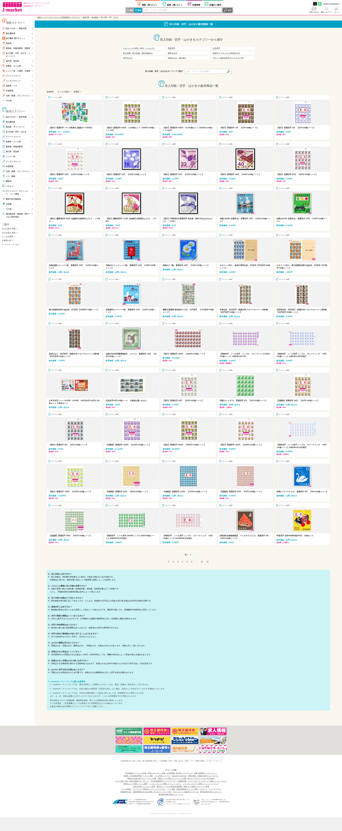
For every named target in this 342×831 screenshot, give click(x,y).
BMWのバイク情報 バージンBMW (136, 784)
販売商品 (95, 17)
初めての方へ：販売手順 (16, 117)
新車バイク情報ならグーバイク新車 (196, 786)
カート (336, 12)
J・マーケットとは (10, 244)
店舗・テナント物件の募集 (194, 761)
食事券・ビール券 (13, 66)
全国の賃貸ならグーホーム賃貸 (144, 786)
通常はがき (172, 53)
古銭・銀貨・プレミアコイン (18, 96)
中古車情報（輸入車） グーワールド (180, 773)
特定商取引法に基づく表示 (131, 761)
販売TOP (86, 17)
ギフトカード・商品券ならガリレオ (186, 792)
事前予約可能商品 (13, 199)
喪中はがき (127, 58)
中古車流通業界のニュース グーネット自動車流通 (168, 781)
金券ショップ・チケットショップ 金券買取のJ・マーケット (58, 17)
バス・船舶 (10, 176)
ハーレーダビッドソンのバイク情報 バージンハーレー (207, 781)
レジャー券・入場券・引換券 (18, 71)
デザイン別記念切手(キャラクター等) (228, 58)
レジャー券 (10, 156)
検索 (229, 10)
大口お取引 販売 (9, 233)
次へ (187, 554)
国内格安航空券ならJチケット (211, 792)
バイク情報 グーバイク (162, 776)
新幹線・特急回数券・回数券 (18, 48)
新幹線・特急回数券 (14, 147)
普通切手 (171, 48)
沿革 (170, 761)
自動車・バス (11, 86)
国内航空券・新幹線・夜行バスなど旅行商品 (18, 215)
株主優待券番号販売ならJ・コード (171, 794)
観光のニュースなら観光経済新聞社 (169, 786)
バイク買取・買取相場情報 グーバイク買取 (182, 789)
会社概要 (163, 761)
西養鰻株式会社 (126, 792)
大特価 (8, 204)
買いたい (175, 5)
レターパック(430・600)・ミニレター (139, 48)
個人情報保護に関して (151, 761)
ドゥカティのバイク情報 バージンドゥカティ (165, 784)
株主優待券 (10, 33)
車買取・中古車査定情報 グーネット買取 (138, 776)
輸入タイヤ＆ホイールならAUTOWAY (201, 778)
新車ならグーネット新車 (156, 773)
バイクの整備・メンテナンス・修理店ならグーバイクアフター (143, 789)
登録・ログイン (326, 12)
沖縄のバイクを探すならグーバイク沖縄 (172, 778)
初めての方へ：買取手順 (16, 28)
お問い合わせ (314, 12)
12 (207, 561)
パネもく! (10, 186)
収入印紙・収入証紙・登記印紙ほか (138, 53)
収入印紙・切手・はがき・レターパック (18, 54)
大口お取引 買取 (9, 229)
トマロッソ (203, 789)
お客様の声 (6, 240)
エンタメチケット (13, 81)
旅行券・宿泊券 (12, 61)
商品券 (8, 43)
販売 (139, 10)
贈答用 (8, 181)
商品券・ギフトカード (15, 127)
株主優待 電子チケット (15, 38)
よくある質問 (7, 236)
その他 (8, 100)
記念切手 (216, 48)
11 (202, 561)
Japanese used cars (179, 776)
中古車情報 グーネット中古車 (135, 773)
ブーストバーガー (215, 789)
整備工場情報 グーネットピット (205, 773)
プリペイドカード (13, 76)
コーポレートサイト (213, 761)
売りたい (150, 5)
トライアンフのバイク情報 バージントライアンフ (201, 784)
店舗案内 (215, 5)
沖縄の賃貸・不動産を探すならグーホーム (203, 776)
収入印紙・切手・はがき (16, 132)
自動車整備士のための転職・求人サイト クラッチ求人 (152, 792)
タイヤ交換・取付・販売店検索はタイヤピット (132, 781)
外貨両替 (196, 5)
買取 (131, 10)
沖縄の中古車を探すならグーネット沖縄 (141, 778)
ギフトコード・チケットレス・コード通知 (17, 192)
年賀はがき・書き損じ (177, 58)
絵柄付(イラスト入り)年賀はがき (226, 53)
